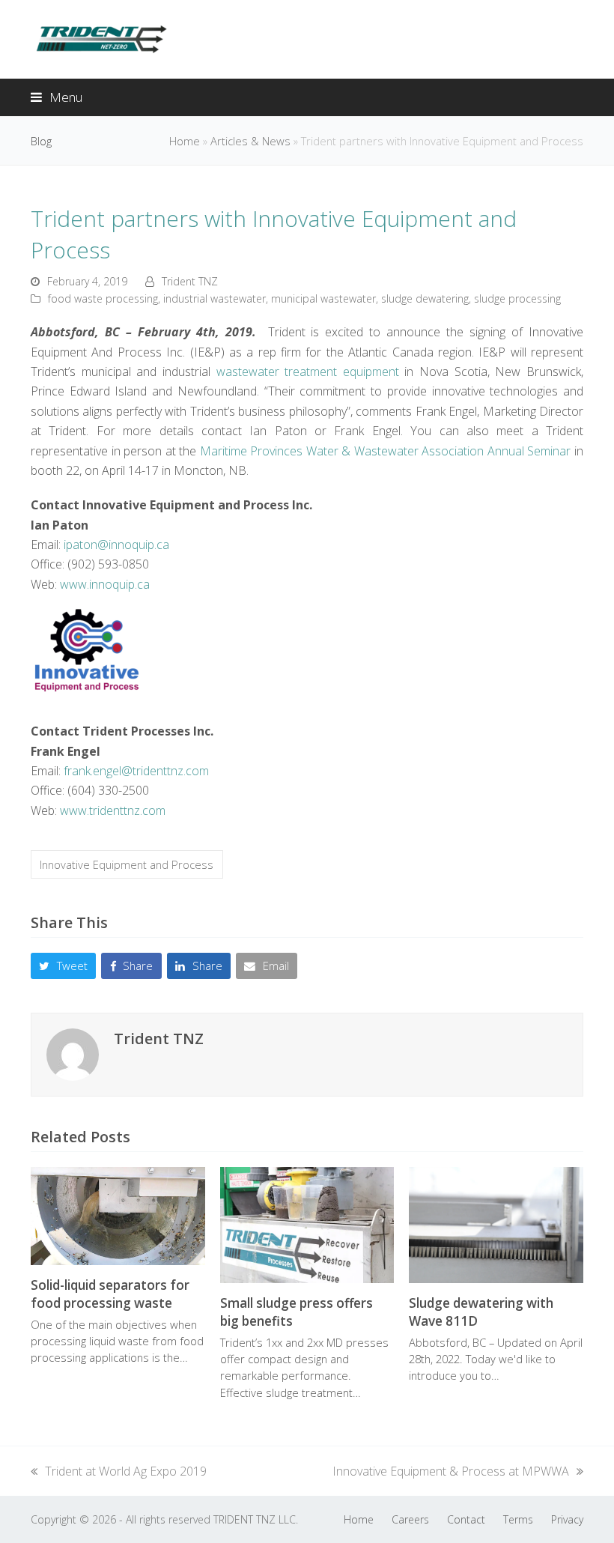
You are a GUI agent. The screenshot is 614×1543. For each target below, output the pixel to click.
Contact (466, 1519)
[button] (56, 97)
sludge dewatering (425, 298)
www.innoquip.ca (105, 584)
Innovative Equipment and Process (126, 864)
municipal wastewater (323, 298)
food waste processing (103, 298)
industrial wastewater (214, 298)
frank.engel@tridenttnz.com (136, 771)
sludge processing (517, 298)
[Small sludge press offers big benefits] (307, 1224)
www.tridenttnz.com (112, 810)
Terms (518, 1519)
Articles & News (250, 140)
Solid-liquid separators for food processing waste (110, 1294)
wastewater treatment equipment (307, 371)
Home (184, 140)
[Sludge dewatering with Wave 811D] (496, 1224)
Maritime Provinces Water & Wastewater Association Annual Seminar (385, 451)
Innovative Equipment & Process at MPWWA (450, 1471)
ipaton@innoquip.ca (116, 544)
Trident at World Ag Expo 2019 (125, 1471)
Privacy (567, 1519)
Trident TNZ (190, 281)
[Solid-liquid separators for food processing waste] (118, 1215)
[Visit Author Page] (72, 1053)
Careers (410, 1519)
